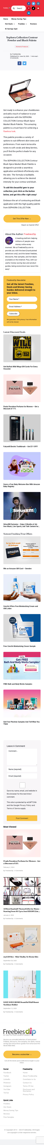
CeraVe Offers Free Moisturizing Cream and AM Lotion (20, 607)
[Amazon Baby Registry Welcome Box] (22, 453)
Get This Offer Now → (22, 219)
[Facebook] (19, 63)
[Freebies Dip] (6, 8)
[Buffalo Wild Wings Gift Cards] (22, 335)
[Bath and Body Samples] (22, 653)
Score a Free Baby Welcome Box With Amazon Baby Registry (21, 485)
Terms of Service (14, 808)
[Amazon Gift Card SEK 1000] (22, 537)
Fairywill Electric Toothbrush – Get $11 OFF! (20, 446)
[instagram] (38, 3)
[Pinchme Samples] (22, 690)
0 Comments (14, 58)
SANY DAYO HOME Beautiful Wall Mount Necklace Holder (21, 1003)
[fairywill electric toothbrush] (22, 415)
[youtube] (38, 8)
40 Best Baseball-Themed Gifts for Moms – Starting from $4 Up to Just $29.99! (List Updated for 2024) (21, 910)
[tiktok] (33, 8)
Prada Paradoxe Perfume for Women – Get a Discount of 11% (21, 407)
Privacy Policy (25, 805)
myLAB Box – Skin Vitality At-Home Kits (20, 957)
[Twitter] (24, 63)
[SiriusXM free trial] (22, 493)
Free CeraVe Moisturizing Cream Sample (19, 646)
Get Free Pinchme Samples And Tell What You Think (21, 723)
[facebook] (29, 3)
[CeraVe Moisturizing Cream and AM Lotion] (22, 575)
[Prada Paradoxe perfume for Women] (22, 375)
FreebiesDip (30, 234)
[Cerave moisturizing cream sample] (22, 615)
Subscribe (13, 314)
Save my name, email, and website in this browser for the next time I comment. (22, 794)
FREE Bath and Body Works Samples (17, 684)
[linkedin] (29, 13)
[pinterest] (29, 8)
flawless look (9, 131)
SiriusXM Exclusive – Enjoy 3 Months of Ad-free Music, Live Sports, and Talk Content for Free (20, 525)
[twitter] (33, 3)
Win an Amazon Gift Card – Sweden (17, 569)
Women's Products (22, 46)
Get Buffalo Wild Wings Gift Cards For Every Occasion (20, 368)
